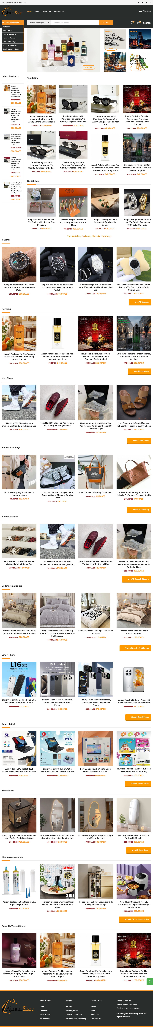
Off (136, 35)
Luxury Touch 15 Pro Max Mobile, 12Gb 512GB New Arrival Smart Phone (57, 702)
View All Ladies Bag (141, 510)
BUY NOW (62, 41)
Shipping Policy (72, 1011)
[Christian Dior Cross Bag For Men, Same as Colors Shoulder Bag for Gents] (57, 456)
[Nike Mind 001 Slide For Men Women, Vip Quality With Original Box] (57, 387)
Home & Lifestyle (9, 42)
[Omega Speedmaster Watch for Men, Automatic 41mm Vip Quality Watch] (19, 248)
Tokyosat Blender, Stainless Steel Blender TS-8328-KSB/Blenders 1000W (57, 904)
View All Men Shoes (141, 441)
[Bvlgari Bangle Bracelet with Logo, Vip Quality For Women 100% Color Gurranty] (137, 202)
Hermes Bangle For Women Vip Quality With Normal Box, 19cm (73, 222)
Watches (6, 27)
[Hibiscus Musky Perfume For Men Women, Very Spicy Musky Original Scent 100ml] (19, 935)
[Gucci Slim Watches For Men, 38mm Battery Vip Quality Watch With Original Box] (134, 248)
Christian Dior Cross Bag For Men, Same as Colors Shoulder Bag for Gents (57, 495)
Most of (109, 40)
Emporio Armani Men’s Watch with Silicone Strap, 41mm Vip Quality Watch (57, 287)
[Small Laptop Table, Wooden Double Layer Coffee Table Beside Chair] (19, 799)
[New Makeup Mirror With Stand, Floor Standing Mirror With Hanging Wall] (57, 799)
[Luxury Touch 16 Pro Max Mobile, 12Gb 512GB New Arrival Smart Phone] (95, 664)
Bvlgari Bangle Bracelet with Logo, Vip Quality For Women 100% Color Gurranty (137, 222)
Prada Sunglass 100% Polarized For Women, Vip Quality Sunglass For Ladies (73, 119)
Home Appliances (9, 45)
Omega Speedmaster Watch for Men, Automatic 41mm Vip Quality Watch (19, 287)
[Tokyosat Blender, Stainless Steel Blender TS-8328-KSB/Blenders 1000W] (57, 866)
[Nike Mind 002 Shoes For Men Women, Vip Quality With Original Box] (19, 387)
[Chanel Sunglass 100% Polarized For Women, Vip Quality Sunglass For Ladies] (7, 111)
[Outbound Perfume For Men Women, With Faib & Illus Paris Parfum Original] (137, 147)
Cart (42, 1006)
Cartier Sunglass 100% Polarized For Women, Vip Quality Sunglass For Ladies (16, 164)
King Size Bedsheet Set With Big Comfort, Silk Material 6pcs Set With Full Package (57, 633)
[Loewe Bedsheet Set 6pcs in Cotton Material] (95, 595)
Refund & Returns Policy (76, 1019)
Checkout (44, 1011)
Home (29, 11)
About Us (47, 11)
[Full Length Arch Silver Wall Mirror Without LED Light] (134, 799)
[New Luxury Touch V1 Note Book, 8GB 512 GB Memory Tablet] (95, 733)
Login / (141, 11)
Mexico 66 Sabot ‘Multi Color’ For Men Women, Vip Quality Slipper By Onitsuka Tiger (95, 426)
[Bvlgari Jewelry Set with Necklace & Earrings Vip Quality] (105, 202)
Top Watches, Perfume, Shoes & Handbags (89, 236)
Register (147, 11)
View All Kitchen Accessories (137, 919)
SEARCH (106, 23)
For (141, 38)
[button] (139, 23)
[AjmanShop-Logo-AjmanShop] (19, 1006)
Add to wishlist (43, 114)
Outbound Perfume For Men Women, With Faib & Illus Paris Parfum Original (137, 167)
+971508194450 (19, 2)
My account (45, 1019)
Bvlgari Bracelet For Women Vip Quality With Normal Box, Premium (41, 222)
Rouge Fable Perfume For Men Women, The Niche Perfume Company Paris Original (95, 356)
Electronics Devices (11, 49)
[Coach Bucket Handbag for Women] (95, 456)
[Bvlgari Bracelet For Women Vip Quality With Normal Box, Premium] (41, 202)
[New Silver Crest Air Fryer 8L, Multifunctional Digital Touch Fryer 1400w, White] (134, 866)
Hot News (69, 1006)
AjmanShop (112, 38)
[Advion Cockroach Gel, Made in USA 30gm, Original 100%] (19, 866)
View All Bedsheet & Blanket (137, 648)
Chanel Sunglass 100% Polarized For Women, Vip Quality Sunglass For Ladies (16, 115)
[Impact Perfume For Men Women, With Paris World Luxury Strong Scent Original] (7, 88)
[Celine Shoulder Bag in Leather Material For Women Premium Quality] (134, 456)
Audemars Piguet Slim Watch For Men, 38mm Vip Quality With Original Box (95, 287)
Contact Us (59, 11)
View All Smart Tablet (140, 784)
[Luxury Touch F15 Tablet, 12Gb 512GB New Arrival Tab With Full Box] (57, 733)
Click (111, 48)
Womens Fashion (9, 38)
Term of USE (45, 1015)
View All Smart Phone (140, 717)
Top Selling (32, 78)
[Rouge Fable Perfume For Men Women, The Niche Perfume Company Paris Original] (137, 99)
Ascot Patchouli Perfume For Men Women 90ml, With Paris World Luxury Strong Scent (105, 168)
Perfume (134, 38)
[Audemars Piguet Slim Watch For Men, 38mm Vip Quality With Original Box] (95, 248)
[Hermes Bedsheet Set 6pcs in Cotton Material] (134, 595)
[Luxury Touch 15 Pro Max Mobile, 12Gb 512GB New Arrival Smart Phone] (57, 664)
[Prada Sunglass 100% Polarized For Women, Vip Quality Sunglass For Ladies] (7, 137)
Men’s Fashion (8, 30)
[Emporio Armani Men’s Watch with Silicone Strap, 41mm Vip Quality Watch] (57, 248)
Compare (39, 114)
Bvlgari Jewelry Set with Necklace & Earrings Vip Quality (105, 222)
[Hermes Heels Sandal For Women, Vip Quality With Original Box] (19, 525)
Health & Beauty (9, 34)
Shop (37, 11)
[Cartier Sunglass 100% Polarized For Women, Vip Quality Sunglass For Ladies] (7, 160)
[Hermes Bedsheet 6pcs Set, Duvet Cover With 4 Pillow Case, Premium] (19, 595)
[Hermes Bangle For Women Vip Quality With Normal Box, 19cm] (73, 202)
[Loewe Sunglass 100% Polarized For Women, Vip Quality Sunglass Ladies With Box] (7, 185)
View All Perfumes (141, 371)
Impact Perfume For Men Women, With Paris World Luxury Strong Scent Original (41, 119)
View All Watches (142, 302)
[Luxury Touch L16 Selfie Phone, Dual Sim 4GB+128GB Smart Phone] (19, 664)
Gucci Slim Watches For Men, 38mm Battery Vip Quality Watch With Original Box (133, 287)
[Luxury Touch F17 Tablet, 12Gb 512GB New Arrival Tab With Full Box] (19, 733)
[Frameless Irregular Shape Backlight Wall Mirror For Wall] (95, 799)
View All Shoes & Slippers (138, 579)
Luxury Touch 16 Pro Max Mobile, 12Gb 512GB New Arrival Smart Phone (95, 702)
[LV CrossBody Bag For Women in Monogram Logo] (19, 456)
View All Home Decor (140, 850)
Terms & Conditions (74, 1015)
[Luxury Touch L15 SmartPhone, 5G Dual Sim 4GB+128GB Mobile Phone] (134, 664)
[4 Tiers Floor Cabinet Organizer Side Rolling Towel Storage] (95, 866)
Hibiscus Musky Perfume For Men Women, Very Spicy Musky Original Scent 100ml (19, 974)
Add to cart (39, 110)
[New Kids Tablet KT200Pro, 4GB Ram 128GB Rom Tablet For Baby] (134, 733)
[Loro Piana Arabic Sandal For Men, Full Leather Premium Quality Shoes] (134, 387)
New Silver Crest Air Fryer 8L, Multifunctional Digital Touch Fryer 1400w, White (133, 904)
